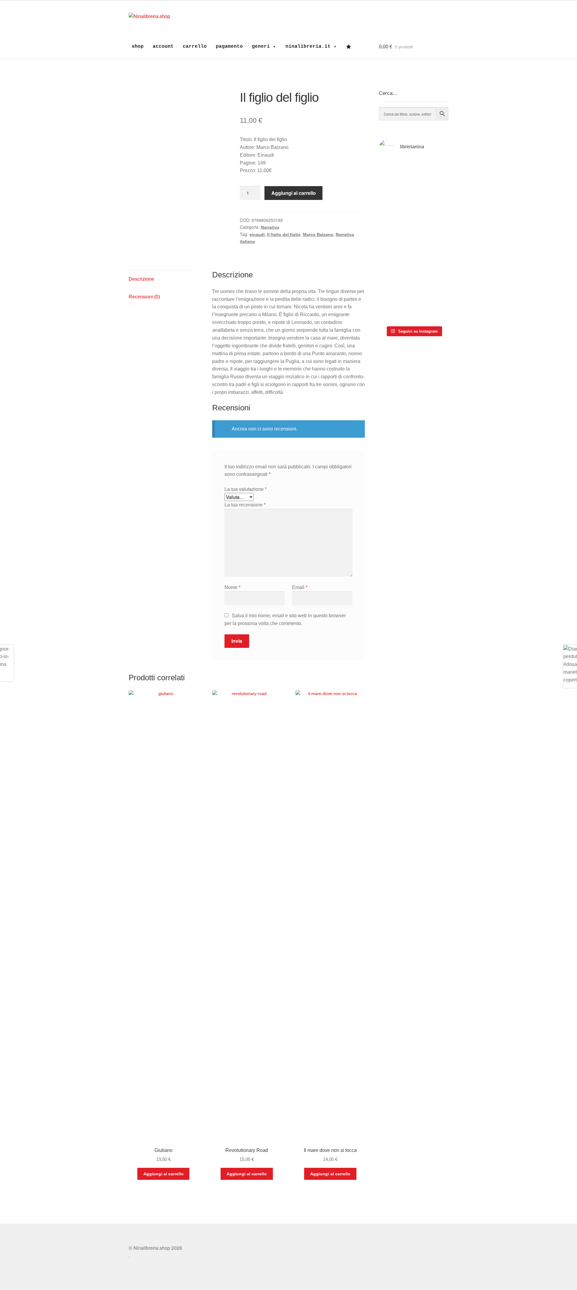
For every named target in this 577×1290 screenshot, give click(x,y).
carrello (195, 46)
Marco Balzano (318, 234)
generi (261, 46)
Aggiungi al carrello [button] (163, 1173)
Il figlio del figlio (284, 234)
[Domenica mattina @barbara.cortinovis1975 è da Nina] (431, 226)
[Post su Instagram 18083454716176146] (395, 175)
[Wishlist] (350, 47)
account (163, 46)
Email (299, 587)
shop (138, 46)
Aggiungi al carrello (293, 192)
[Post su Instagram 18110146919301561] (395, 307)
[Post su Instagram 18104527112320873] (431, 307)
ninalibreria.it (308, 46)
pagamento (229, 46)
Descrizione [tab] (141, 279)
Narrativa (270, 227)
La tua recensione (245, 504)
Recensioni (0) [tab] (144, 296)
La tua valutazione (245, 488)
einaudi (257, 234)
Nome (232, 587)
